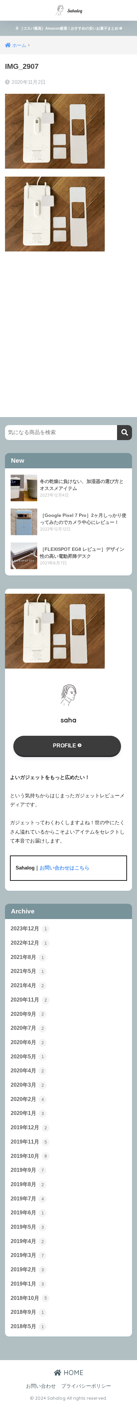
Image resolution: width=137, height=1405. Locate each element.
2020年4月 (27, 1070)
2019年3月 (27, 1255)
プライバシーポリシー (86, 1386)
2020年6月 (27, 1042)
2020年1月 (27, 1113)
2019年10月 (29, 1156)
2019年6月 (27, 1212)
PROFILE (65, 745)
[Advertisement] (68, 327)
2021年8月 (27, 957)
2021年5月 (27, 971)
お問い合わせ (41, 1386)
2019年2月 (27, 1269)
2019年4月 (27, 1241)
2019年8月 (27, 1184)
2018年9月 (27, 1312)
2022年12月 (29, 943)
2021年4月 (27, 985)
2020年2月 (27, 1099)
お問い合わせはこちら (64, 867)
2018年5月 (27, 1326)
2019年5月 (27, 1227)
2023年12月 (29, 928)
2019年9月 (27, 1170)
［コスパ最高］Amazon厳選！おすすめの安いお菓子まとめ (69, 28)
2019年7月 (27, 1198)
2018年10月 (29, 1298)
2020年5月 (27, 1056)
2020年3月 (27, 1085)
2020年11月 (29, 1000)
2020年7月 (27, 1028)
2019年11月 (29, 1142)
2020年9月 (27, 1014)
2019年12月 (29, 1127)
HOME (72, 1372)
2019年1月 (27, 1284)
